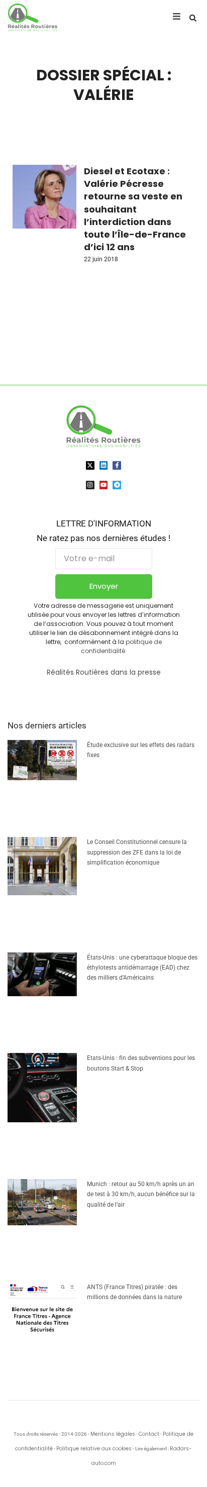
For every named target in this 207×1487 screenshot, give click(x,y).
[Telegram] (117, 485)
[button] (192, 18)
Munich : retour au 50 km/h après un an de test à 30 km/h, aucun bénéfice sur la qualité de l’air (141, 1194)
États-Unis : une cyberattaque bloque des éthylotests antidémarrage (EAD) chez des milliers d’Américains (142, 968)
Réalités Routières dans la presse (104, 672)
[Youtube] (103, 485)
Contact (149, 1434)
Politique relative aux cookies (94, 1448)
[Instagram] (90, 485)
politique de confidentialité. (121, 646)
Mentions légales (112, 1434)
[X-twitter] (90, 465)
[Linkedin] (103, 465)
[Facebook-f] (117, 465)
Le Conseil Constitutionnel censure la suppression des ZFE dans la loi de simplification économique (137, 852)
